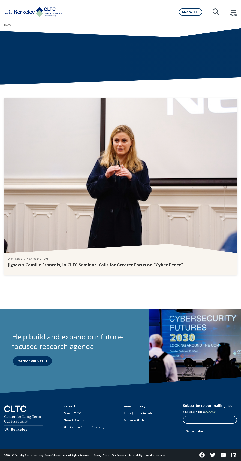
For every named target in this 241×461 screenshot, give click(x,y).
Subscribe (194, 431)
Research (70, 406)
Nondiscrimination (155, 455)
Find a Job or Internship (138, 413)
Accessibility (136, 455)
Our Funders (119, 455)
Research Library (134, 406)
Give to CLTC (190, 12)
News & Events (74, 420)
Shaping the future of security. (84, 427)
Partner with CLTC (32, 361)
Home (8, 24)
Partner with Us (133, 420)
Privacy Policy (101, 455)
